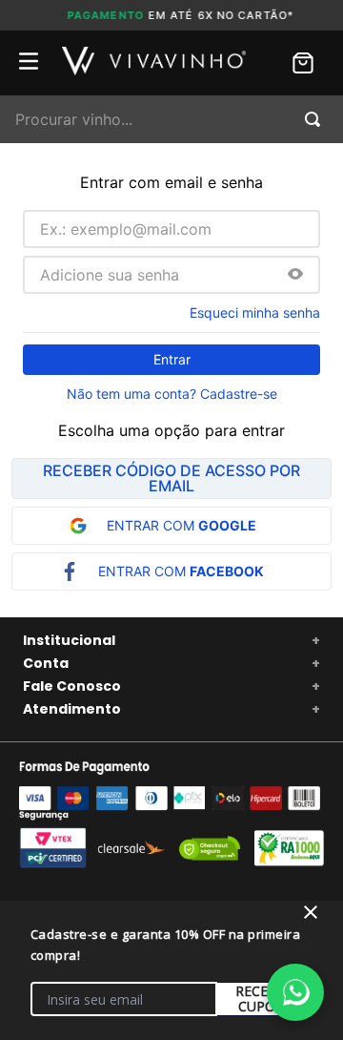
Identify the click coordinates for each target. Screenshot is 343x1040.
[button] (295, 275)
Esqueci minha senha (255, 313)
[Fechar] (310, 912)
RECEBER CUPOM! (264, 998)
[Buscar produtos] (316, 119)
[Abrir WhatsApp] (295, 992)
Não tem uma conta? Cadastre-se (172, 394)
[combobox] (171, 119)
